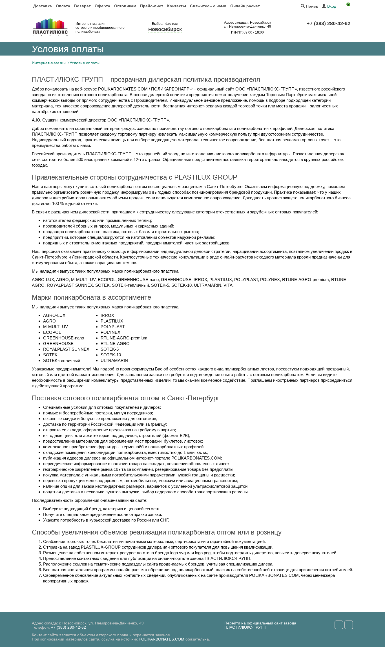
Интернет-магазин (49, 63)
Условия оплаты (84, 63)
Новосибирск (165, 29)
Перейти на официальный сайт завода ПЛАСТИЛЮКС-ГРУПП (260, 625)
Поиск (311, 6)
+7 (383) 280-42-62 (328, 23)
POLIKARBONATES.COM (161, 639)
